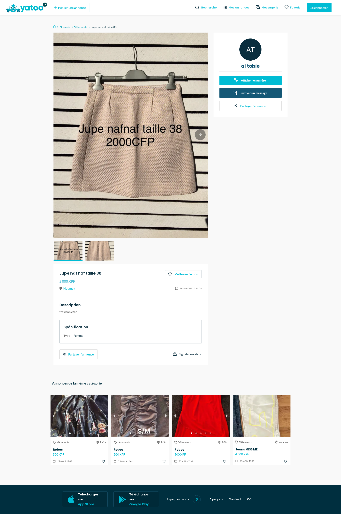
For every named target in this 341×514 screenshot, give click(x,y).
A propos (216, 499)
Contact (235, 499)
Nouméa (65, 27)
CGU (250, 499)
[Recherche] (195, 7)
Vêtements (80, 27)
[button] (68, 251)
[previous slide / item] (53, 416)
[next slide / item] (200, 134)
